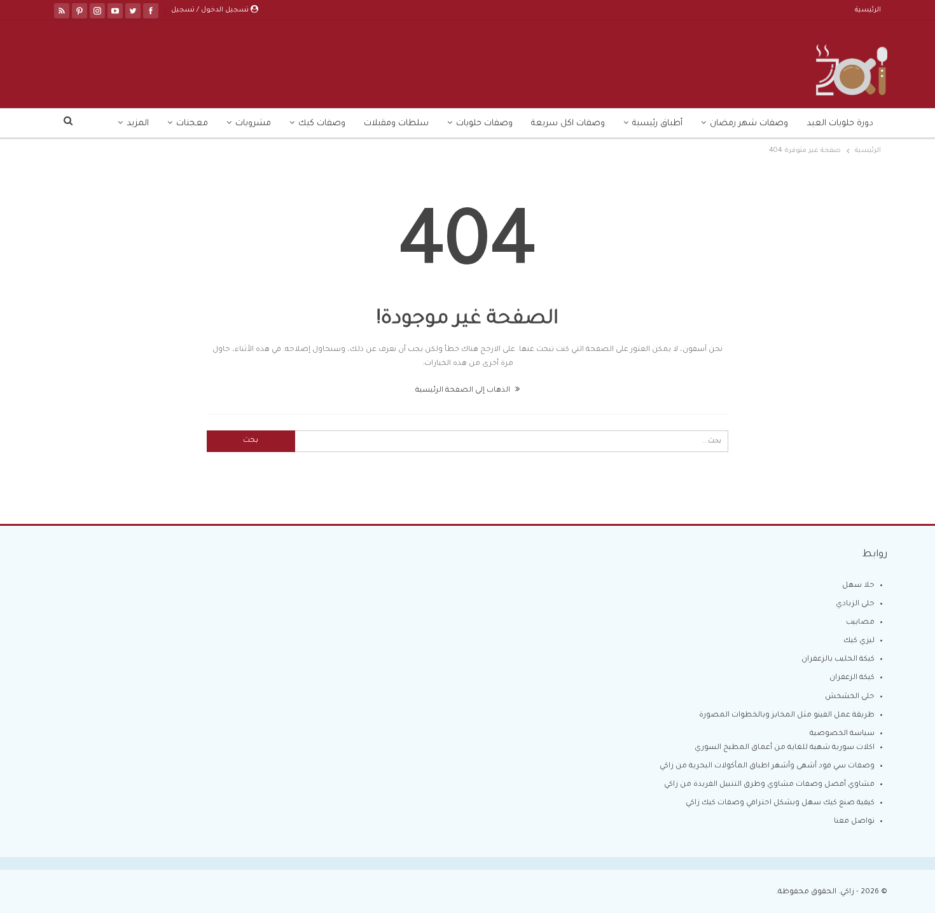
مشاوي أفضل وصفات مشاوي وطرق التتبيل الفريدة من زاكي (769, 785)
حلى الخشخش (850, 697)
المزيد (138, 123)
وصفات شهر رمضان (749, 123)
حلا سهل (858, 586)
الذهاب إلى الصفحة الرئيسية (463, 391)
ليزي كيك (859, 641)
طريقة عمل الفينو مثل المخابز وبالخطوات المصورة (787, 715)
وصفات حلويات (484, 123)
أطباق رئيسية (657, 123)
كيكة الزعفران (852, 678)
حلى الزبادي (855, 604)
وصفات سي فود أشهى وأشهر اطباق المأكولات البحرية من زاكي (767, 766)
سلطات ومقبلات (396, 123)
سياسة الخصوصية (842, 734)
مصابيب (860, 623)
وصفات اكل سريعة (568, 123)
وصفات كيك (321, 123)
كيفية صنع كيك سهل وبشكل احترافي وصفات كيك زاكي (780, 803)
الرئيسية (868, 10)
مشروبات (253, 123)
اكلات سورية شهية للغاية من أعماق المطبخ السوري (785, 748)
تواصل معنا (854, 822)
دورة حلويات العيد (840, 123)
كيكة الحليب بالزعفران (838, 660)
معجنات (192, 123)
